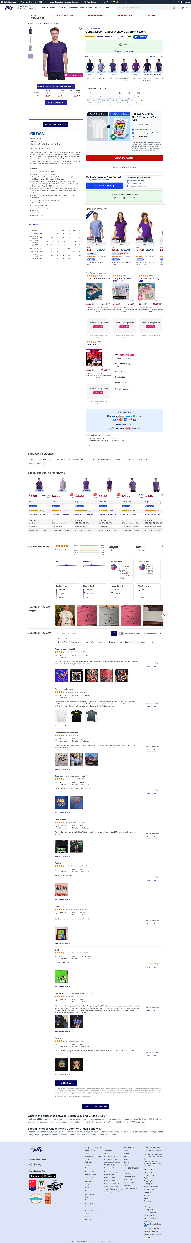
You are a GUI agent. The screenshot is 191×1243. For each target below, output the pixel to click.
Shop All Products (130, 1188)
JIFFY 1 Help (149, 1175)
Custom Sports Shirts (112, 1192)
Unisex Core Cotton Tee (129, 514)
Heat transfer (89, 642)
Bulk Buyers (56, 102)
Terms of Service (150, 1218)
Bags (86, 1200)
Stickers (98, 8)
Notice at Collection (151, 1231)
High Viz (88, 1207)
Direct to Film (62, 642)
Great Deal (124, 253)
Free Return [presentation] (125, 15)
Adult (126, 1150)
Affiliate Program (150, 1204)
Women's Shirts (90, 1175)
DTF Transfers (109, 1156)
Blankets (88, 1219)
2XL (129, 93)
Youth (126, 1159)
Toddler (126, 1162)
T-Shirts (87, 1153)
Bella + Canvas (129, 1174)
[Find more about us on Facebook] (30, 1164)
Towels (87, 1214)
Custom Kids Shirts (111, 1186)
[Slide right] (163, 64)
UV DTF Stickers (110, 1165)
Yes (148, 666)
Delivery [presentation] (152, 15)
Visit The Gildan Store (94, 28)
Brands (108, 8)
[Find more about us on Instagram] (35, 1164)
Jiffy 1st (91, 254)
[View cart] (187, 8)
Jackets (87, 1165)
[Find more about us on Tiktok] (39, 1164)
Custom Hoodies (110, 1180)
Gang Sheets (120, 382)
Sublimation (120, 377)
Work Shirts (89, 1168)
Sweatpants (89, 1187)
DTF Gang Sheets (110, 1168)
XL (120, 93)
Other (151, 642)
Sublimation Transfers (112, 1162)
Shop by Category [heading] (93, 1147)
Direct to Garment (115, 642)
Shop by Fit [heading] (129, 1147)
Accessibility (148, 1221)
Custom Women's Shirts (113, 1189)
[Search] (174, 7)
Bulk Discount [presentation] (64, 15)
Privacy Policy (149, 1215)
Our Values (148, 1201)
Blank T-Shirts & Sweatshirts (54, 8)
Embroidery (101, 642)
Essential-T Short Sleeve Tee (60, 514)
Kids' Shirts (89, 1177)
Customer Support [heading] (152, 1147)
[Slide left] (85, 64)
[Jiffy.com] (7, 8)
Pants (87, 1184)
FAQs (146, 1178)
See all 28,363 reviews (66, 1083)
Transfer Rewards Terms (153, 1224)
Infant (126, 1165)
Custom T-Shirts (110, 1177)
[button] (55, 53)
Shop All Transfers (123, 358)
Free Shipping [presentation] (95, 15)
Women (127, 1153)
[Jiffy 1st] (91, 99)
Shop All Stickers (122, 389)
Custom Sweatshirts (111, 1183)
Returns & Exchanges (151, 1186)
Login (182, 8)
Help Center (148, 1169)
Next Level (128, 1179)
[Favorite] (80, 28)
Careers (147, 1198)
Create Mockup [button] (75, 75)
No (155, 666)
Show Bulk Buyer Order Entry (95, 1106)
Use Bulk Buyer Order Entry (55, 124)
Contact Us (148, 1172)
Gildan (126, 1171)
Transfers (73, 8)
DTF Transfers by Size (112, 1159)
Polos (87, 1159)
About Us (147, 1195)
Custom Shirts (86, 8)
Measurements (34, 224)
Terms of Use (114, 1242)
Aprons (87, 1216)
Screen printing (76, 642)
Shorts (87, 1190)
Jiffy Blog (147, 1207)
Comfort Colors (129, 1177)
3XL (138, 93)
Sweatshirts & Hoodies (93, 1156)
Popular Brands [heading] (131, 1168)
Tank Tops (88, 1162)
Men (125, 1156)
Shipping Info (148, 1184)
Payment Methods (150, 1189)
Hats (86, 1197)
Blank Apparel (90, 1150)
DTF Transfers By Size (122, 365)
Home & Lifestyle (91, 1211)
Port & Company (130, 1182)
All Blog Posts (149, 1210)
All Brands (127, 1185)
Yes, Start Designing (105, 185)
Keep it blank (141, 642)
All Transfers (108, 1153)
